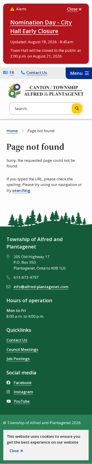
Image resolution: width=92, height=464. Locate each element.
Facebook (22, 382)
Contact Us (36, 72)
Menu (76, 73)
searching (21, 190)
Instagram (23, 391)
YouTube (22, 401)
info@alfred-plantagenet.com (41, 286)
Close (14, 450)
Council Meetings (22, 349)
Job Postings (18, 358)
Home (12, 130)
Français (11, 72)
